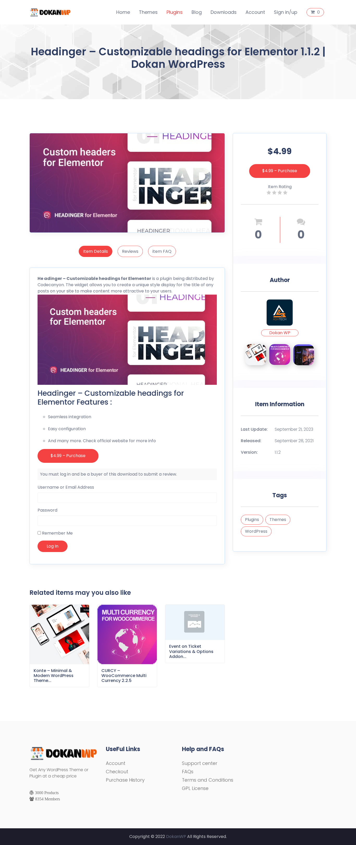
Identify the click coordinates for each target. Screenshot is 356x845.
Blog (197, 12)
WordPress (256, 531)
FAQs (187, 771)
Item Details (95, 251)
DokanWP (176, 837)
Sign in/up (285, 12)
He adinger (50, 278)
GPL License (195, 788)
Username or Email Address (66, 487)
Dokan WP (279, 333)
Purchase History (125, 780)
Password (47, 510)
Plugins (175, 12)
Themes (148, 12)
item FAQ (161, 251)
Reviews (130, 251)
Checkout (117, 771)
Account (255, 12)
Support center (199, 763)
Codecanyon (51, 285)
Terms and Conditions (207, 780)
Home (123, 12)
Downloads (224, 12)
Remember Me (57, 533)
